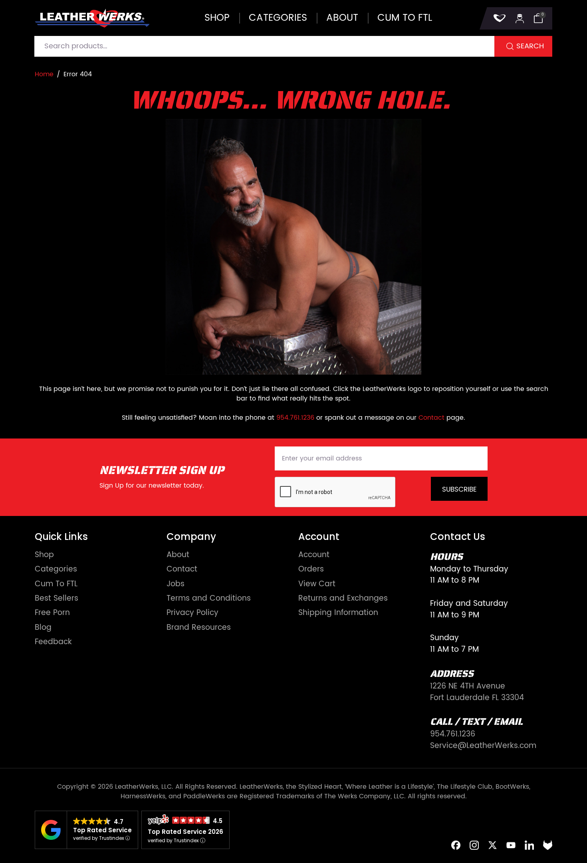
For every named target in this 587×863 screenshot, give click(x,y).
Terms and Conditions (209, 599)
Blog (43, 628)
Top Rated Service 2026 (185, 831)
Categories (278, 18)
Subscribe (459, 489)
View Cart (316, 584)
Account (313, 555)
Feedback (53, 642)
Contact (431, 418)
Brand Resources (199, 628)
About (342, 18)
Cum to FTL (404, 18)
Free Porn (52, 613)
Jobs (175, 584)
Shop (217, 18)
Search (530, 46)
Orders (311, 569)
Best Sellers (56, 599)
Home (44, 74)
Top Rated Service (102, 830)
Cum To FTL (56, 584)
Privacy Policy (192, 613)
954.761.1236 (295, 418)
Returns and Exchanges (343, 599)
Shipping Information (338, 613)
